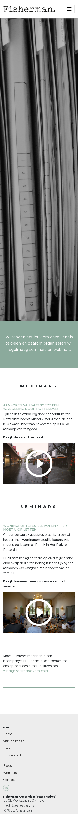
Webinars (10, 773)
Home (8, 734)
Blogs (7, 766)
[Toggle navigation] (69, 9)
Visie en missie (13, 741)
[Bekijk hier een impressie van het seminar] (39, 463)
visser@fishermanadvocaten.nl (25, 671)
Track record (12, 755)
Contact (9, 780)
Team (7, 748)
